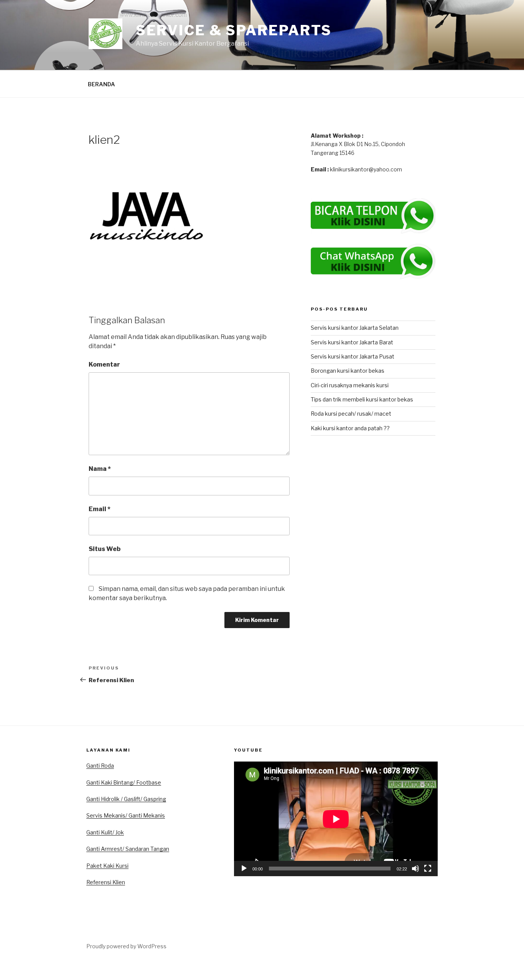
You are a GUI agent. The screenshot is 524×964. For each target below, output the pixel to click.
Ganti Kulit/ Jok (105, 832)
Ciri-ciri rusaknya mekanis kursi (350, 385)
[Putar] (244, 868)
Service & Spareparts (234, 30)
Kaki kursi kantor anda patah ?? (350, 428)
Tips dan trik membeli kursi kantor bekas (362, 399)
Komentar (104, 364)
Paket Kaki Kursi (107, 865)
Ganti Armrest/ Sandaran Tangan (127, 849)
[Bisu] (415, 868)
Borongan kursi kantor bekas (347, 370)
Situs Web (104, 549)
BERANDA (101, 84)
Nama (100, 468)
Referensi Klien (105, 882)
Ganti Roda (100, 765)
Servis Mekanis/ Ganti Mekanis (125, 815)
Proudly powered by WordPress (126, 946)
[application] (336, 819)
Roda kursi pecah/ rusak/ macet (351, 413)
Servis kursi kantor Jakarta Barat (352, 342)
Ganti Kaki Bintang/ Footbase (123, 782)
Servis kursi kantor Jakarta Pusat (352, 356)
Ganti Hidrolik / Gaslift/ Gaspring (126, 799)
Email (99, 509)
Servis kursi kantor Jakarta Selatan (355, 327)
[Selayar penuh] (428, 868)
